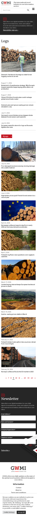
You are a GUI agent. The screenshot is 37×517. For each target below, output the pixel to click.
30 (28, 378)
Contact (18, 487)
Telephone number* (7, 437)
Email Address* (5, 414)
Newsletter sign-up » (10, 30)
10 (16, 378)
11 (19, 378)
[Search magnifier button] (28, 10)
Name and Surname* (7, 422)
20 (25, 378)
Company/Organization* (8, 429)
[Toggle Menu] (33, 9)
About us (18, 490)
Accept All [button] (21, 512)
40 (32, 378)
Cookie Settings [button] (9, 512)
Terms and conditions (18, 492)
